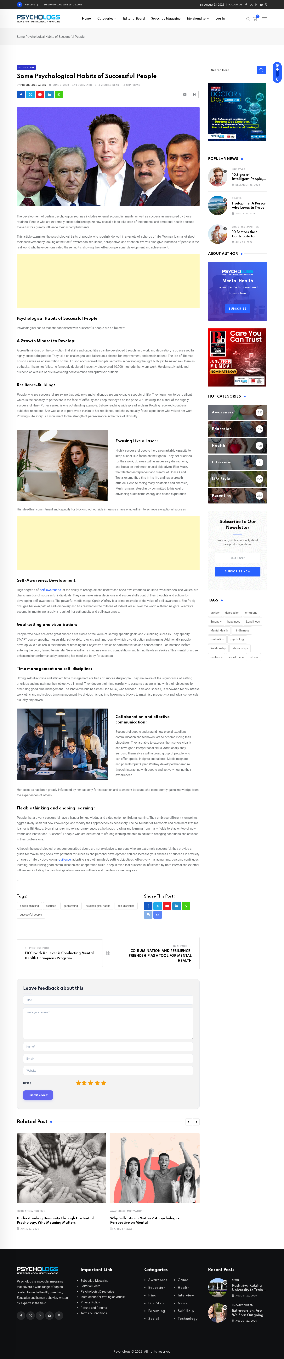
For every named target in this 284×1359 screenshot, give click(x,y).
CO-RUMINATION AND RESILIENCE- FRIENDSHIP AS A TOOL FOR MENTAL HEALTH (160, 956)
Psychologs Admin (33, 85)
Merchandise (196, 18)
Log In (220, 18)
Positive (39, 1211)
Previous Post (39, 948)
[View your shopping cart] (255, 18)
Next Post (180, 946)
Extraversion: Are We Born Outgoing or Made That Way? (74, 4)
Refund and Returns (94, 1308)
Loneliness (253, 621)
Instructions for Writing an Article (103, 1297)
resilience (64, 859)
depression (232, 612)
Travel (237, 198)
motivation (217, 639)
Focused (51, 905)
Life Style (238, 169)
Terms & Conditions (94, 1313)
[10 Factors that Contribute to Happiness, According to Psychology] (217, 234)
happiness (233, 621)
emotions (251, 612)
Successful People (31, 914)
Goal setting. (71, 905)
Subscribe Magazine (165, 18)
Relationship (218, 648)
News (235, 1280)
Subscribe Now (238, 571)
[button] (188, 1121)
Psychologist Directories (97, 1291)
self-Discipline (126, 905)
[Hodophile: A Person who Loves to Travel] (217, 205)
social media (236, 657)
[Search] (248, 18)
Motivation (24, 1211)
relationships (240, 648)
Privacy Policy (90, 1302)
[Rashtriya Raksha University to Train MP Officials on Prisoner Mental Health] (217, 1287)
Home (86, 18)
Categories (105, 18)
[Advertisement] (108, 281)
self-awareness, (51, 590)
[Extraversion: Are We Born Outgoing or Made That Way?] (217, 1313)
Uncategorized (242, 1305)
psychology (237, 639)
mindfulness (241, 630)
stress (254, 657)
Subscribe (237, 308)
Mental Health (219, 630)
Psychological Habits (98, 905)
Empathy (216, 621)
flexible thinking (29, 905)
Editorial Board (134, 18)
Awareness (118, 1211)
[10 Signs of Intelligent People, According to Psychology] (217, 176)
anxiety (215, 612)
